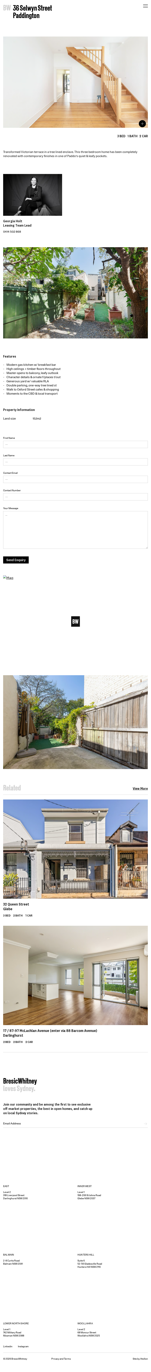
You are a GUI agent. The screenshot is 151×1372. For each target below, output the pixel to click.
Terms (67, 1358)
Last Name (9, 455)
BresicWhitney (20, 1082)
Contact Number (12, 490)
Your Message (10, 508)
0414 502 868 (12, 231)
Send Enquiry (16, 560)
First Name (9, 437)
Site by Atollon (140, 1358)
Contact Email (10, 472)
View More (140, 788)
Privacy (55, 1358)
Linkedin (7, 1346)
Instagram (23, 1346)
